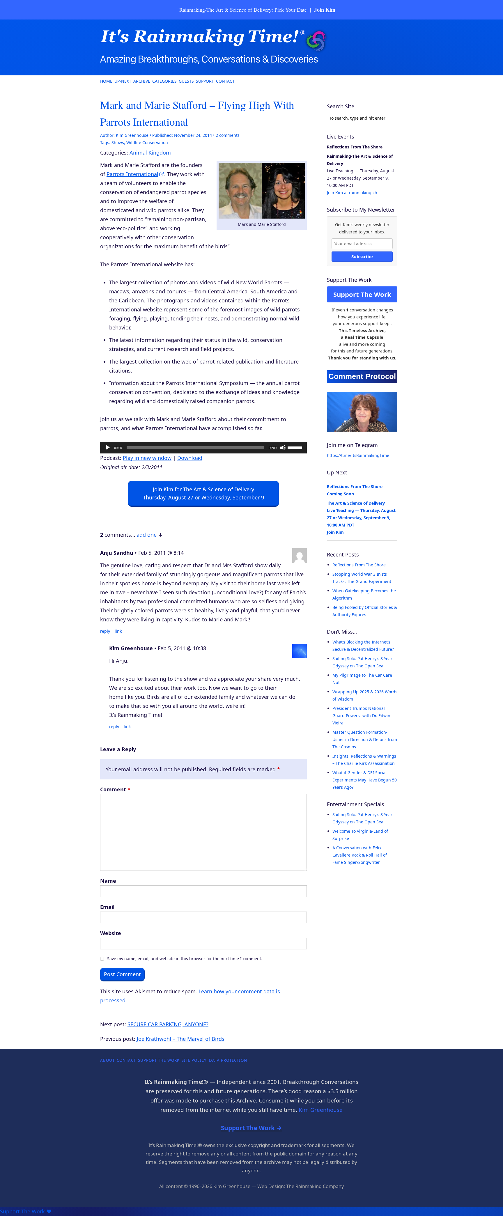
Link (118, 631)
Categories (164, 81)
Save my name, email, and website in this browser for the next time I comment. (184, 958)
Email (107, 906)
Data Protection (228, 1060)
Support (205, 81)
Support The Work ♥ (26, 1211)
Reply (105, 631)
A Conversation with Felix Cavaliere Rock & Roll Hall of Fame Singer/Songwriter (359, 855)
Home (106, 81)
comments (228, 135)
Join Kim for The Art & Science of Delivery (203, 493)
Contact (225, 81)
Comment (115, 789)
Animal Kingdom (150, 152)
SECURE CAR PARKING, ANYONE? (167, 1024)
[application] (203, 447)
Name (108, 880)
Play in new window (147, 457)
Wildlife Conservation (147, 142)
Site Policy (194, 1060)
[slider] (296, 447)
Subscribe (362, 256)
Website (110, 933)
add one (147, 534)
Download (189, 457)
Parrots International (132, 174)
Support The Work (362, 294)
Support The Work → (251, 1128)
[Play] (108, 448)
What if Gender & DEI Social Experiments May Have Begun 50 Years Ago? (364, 780)
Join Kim (324, 9)
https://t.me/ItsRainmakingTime (358, 455)
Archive (141, 81)
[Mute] (283, 448)
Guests (186, 81)
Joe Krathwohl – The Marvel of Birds (180, 1038)
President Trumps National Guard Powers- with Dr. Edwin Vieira (361, 716)
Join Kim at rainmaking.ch (352, 192)
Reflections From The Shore (359, 565)
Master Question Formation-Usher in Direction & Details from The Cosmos (364, 739)
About (107, 1060)
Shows (117, 142)
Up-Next (122, 81)
